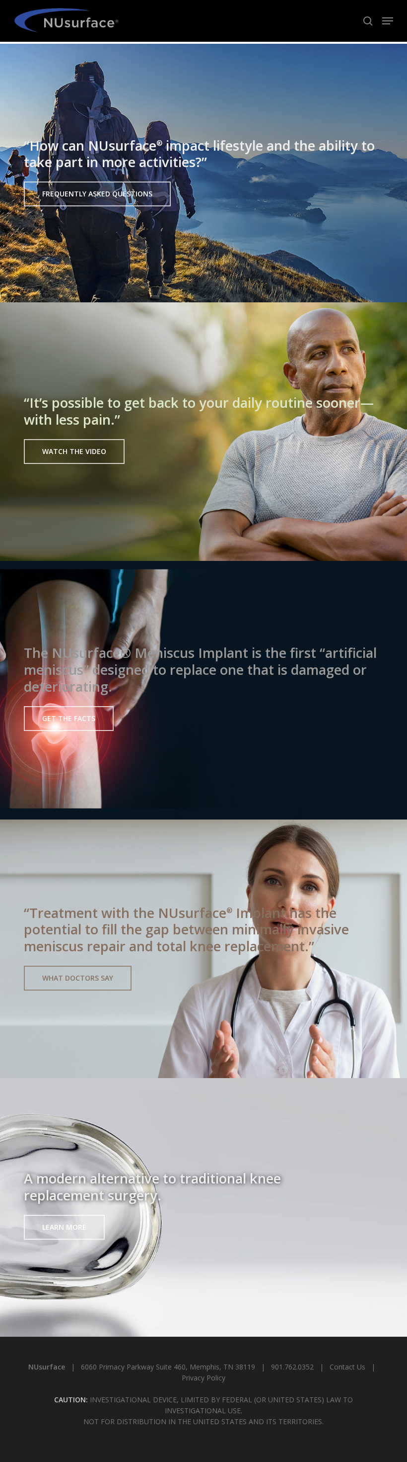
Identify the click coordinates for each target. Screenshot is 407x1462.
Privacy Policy (203, 1377)
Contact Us (347, 1366)
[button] (387, 21)
